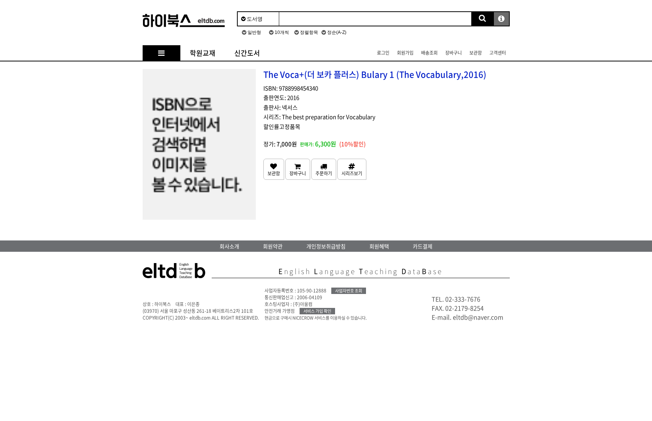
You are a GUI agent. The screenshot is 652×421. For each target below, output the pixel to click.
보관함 (475, 52)
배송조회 (429, 52)
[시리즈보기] (351, 169)
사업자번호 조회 (348, 291)
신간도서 (247, 53)
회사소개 (229, 246)
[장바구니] (297, 169)
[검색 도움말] (501, 19)
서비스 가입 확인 (317, 311)
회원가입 (405, 52)
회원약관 (273, 246)
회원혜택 (379, 246)
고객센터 (497, 52)
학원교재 (202, 53)
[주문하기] (323, 169)
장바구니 (453, 52)
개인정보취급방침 (326, 246)
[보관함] (273, 169)
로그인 (383, 52)
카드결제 (422, 246)
